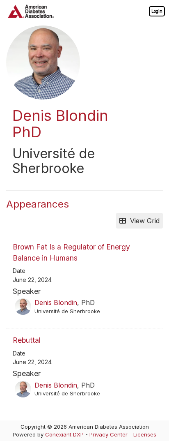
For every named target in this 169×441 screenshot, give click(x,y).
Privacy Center (108, 434)
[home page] (30, 11)
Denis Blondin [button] (55, 302)
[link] (156, 11)
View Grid (143, 221)
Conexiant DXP (64, 434)
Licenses (144, 434)
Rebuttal (27, 340)
